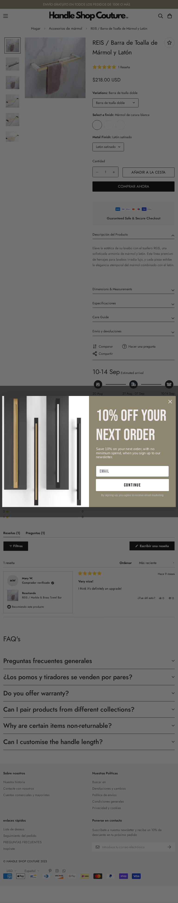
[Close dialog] (170, 402)
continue (132, 485)
